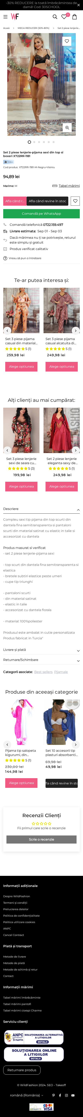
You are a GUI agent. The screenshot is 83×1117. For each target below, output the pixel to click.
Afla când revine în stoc (16, 201)
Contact (8, 976)
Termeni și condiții (15, 902)
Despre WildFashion (16, 896)
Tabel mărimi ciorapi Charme (22, 1010)
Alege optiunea (21, 366)
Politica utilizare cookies (19, 922)
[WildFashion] (15, 17)
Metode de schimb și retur (20, 969)
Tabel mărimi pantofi (17, 1004)
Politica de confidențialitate (21, 915)
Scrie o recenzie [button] (41, 839)
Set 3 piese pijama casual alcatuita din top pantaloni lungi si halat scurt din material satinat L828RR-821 (61, 341)
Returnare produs (21, 1070)
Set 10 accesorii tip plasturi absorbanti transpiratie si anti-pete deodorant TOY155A (61, 753)
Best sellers (43, 672)
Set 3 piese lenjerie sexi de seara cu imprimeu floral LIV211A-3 (21, 461)
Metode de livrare (14, 956)
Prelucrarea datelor (15, 909)
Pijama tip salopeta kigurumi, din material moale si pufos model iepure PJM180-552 (21, 753)
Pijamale (61, 672)
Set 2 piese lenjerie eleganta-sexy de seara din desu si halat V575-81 (62, 461)
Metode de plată (14, 963)
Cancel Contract (13, 935)
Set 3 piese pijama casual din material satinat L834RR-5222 (20, 341)
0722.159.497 (53, 225)
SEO (50, 1085)
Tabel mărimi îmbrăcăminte (21, 997)
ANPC (7, 928)
